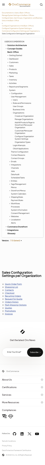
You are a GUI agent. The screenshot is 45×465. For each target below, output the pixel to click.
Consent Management (20, 213)
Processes (15, 207)
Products (13, 69)
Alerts (13, 223)
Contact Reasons (18, 155)
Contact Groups (17, 158)
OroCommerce (12, 371)
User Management (18, 96)
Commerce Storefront (17, 226)
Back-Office (24, 13)
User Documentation (14, 41)
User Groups (18, 106)
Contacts (9, 290)
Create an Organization (24, 116)
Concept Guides (14, 48)
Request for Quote (13, 299)
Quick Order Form (13, 284)
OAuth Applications (20, 148)
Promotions (10, 311)
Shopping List (11, 287)
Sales (11, 66)
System (12, 90)
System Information (19, 210)
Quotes (8, 308)
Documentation (7, 13)
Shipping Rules (17, 197)
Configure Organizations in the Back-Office (17, 26)
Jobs (13, 171)
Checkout (9, 293)
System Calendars (18, 194)
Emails (13, 161)
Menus (13, 187)
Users (16, 13)
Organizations (18, 113)
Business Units (19, 109)
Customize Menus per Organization (23, 131)
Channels (15, 168)
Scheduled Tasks (18, 177)
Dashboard (13, 59)
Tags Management (18, 184)
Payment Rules (17, 200)
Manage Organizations (24, 119)
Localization (16, 219)
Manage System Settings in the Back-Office (17, 15)
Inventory (13, 80)
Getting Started (15, 55)
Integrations (16, 165)
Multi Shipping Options (15, 305)
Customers (13, 62)
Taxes (11, 76)
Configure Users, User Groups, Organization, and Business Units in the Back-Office (22, 19)
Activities (12, 83)
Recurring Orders (13, 296)
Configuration (16, 93)
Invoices (9, 314)
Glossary (11, 233)
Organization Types (22, 142)
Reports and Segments (18, 86)
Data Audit (15, 174)
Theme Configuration (19, 152)
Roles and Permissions (22, 103)
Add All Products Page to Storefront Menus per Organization (24, 124)
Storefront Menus (18, 190)
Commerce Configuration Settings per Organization (20, 31)
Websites (15, 216)
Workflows (15, 203)
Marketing (13, 73)
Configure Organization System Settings (16, 28)
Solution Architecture (17, 45)
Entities (14, 181)
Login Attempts (19, 145)
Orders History (12, 302)
